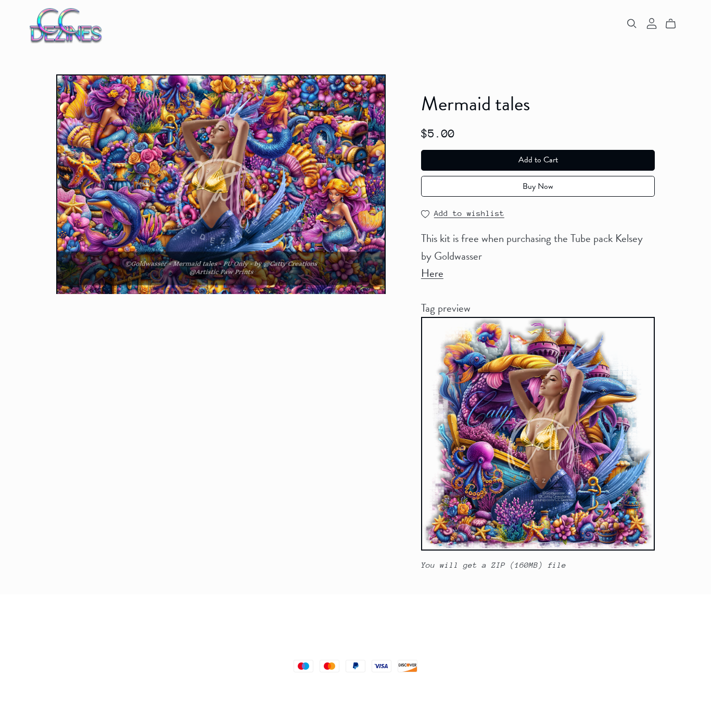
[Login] (651, 22)
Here (432, 273)
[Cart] (674, 24)
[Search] (632, 24)
